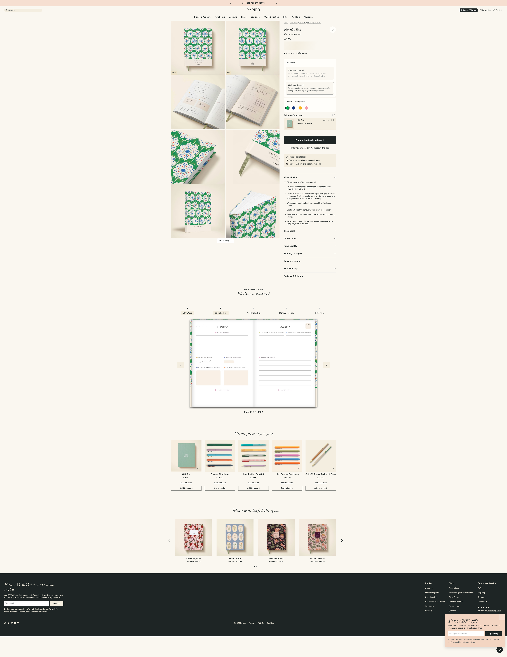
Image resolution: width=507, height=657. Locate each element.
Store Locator (455, 606)
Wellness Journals (314, 23)
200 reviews (301, 53)
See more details (304, 123)
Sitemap (452, 611)
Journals (302, 23)
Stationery (293, 23)
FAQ (479, 588)
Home (286, 23)
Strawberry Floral (193, 558)
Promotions (454, 588)
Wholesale (429, 606)
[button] (502, 617)
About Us (429, 588)
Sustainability (431, 597)
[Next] (341, 541)
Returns (481, 597)
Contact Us (482, 602)
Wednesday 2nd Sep (320, 148)
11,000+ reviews (494, 610)
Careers (428, 611)
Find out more (186, 482)
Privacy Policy (48, 609)
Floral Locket (235, 558)
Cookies (270, 623)
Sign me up (494, 633)
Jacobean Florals (276, 558)
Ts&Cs (261, 623)
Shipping (481, 593)
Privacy (252, 623)
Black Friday (454, 597)
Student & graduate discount (461, 593)
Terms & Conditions (35, 609)
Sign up (56, 603)
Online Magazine (432, 593)
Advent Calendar (456, 602)
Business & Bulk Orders (435, 602)
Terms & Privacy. (495, 639)
